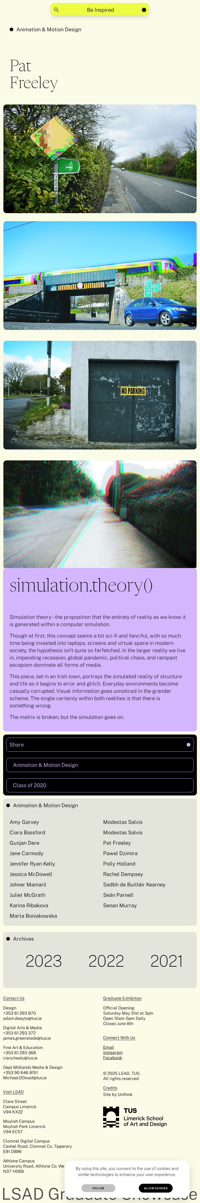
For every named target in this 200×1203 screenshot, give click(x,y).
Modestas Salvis (122, 822)
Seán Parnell (118, 895)
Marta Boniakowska (33, 916)
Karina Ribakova (29, 905)
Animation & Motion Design (48, 29)
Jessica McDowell (31, 874)
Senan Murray (120, 905)
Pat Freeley (117, 843)
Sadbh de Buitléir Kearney (134, 884)
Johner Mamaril (28, 884)
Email (108, 1047)
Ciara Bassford (27, 832)
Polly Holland (119, 864)
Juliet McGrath (27, 895)
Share (59, 743)
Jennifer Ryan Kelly (32, 864)
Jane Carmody (26, 853)
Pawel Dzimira (120, 853)
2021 (136, 961)
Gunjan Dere (24, 843)
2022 (75, 961)
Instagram (113, 1052)
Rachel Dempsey (123, 874)
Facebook (112, 1057)
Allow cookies (156, 1188)
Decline (98, 1188)
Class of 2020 (29, 785)
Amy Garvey (24, 822)
